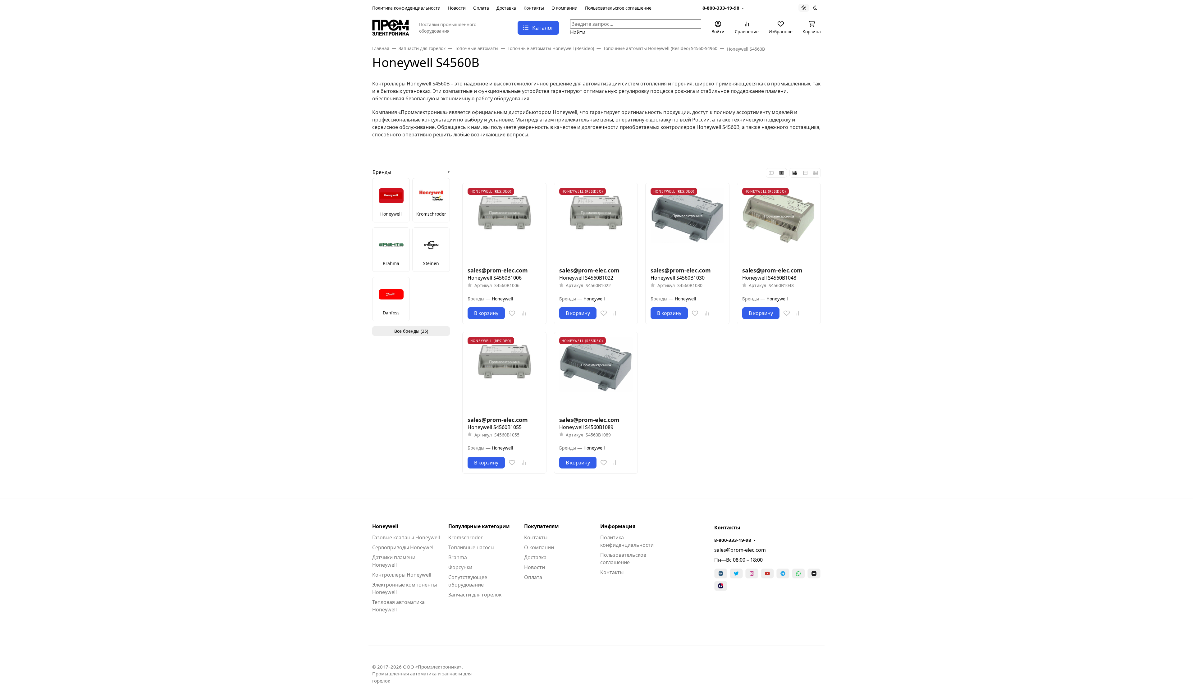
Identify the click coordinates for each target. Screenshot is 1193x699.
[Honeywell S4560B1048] (779, 225)
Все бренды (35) (411, 331)
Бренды (382, 172)
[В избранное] (512, 313)
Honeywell (385, 526)
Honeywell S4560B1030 (678, 278)
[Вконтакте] (720, 573)
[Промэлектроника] (390, 27)
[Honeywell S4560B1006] (504, 225)
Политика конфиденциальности (406, 8)
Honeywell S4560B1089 (586, 427)
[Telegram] (782, 573)
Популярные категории (479, 526)
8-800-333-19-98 (720, 8)
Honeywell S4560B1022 (586, 278)
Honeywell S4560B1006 (495, 278)
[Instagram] (751, 573)
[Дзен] (813, 573)
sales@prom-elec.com (740, 549)
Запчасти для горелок (474, 594)
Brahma (457, 557)
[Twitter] (736, 573)
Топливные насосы (471, 547)
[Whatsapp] (798, 573)
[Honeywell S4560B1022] (596, 225)
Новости (457, 8)
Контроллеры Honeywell (401, 574)
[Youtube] (767, 573)
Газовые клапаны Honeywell (406, 537)
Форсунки (460, 567)
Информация (617, 526)
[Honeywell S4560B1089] (596, 374)
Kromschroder (465, 537)
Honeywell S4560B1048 (769, 278)
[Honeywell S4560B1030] (687, 225)
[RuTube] (720, 586)
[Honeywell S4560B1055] (504, 374)
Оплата (481, 8)
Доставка (506, 8)
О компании (564, 8)
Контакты (533, 8)
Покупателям (541, 526)
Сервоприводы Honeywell (403, 547)
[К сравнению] (523, 313)
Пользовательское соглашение (618, 8)
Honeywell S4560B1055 (495, 427)
